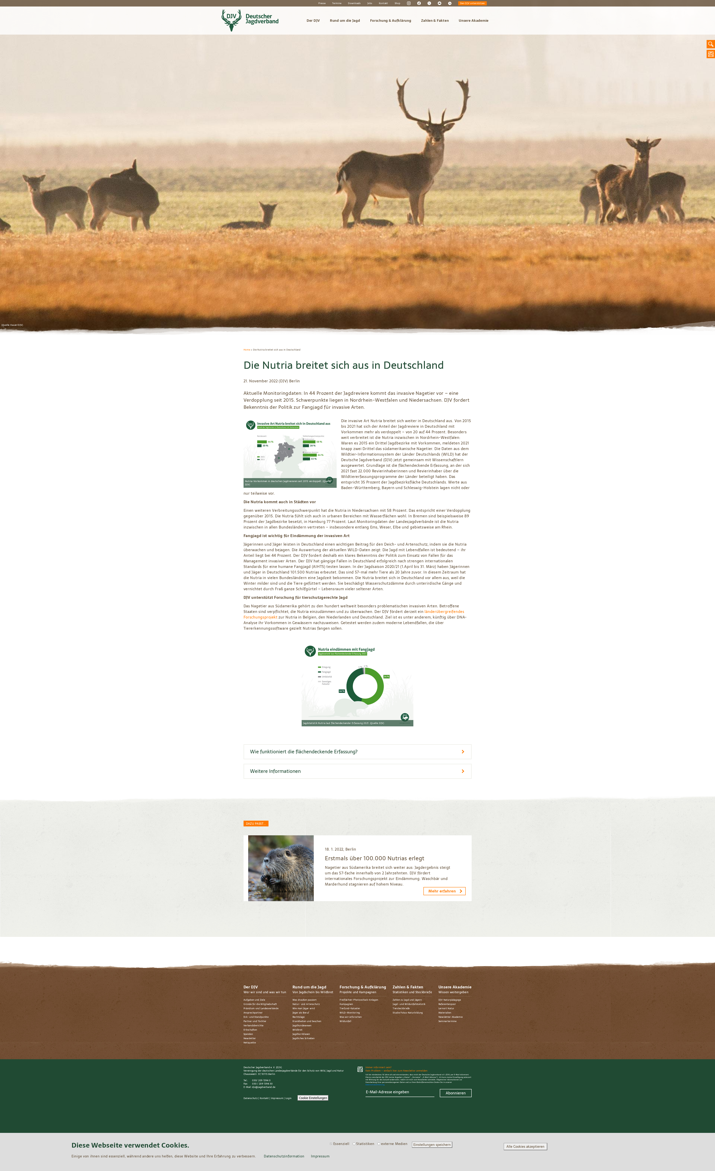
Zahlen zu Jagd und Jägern (407, 1000)
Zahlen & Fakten (435, 20)
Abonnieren (456, 1093)
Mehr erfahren (442, 891)
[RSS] (450, 3)
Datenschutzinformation (284, 1156)
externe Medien (394, 1143)
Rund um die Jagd (345, 20)
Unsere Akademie (474, 20)
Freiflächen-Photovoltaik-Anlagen (359, 1000)
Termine (336, 3)
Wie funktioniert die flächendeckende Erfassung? (304, 752)
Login (288, 1098)
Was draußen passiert (305, 1000)
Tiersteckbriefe (401, 1008)
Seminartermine (447, 1021)
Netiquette (250, 1043)
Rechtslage (299, 1017)
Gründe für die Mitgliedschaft (260, 1004)
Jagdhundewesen (302, 1025)
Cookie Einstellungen (313, 1097)
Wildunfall (345, 1021)
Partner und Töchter (255, 1021)
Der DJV (313, 20)
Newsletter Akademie (450, 1017)
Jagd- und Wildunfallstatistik (409, 1004)
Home (247, 350)
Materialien (444, 1013)
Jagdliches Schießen (304, 1038)
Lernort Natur (446, 1008)
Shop (397, 3)
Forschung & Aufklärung (390, 20)
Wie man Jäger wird (304, 1008)
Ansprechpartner (253, 1013)
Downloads (354, 3)
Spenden (248, 1034)
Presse (321, 3)
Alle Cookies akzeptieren (525, 1146)
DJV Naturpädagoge (449, 1000)
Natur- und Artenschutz (306, 1004)
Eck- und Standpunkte (256, 1017)
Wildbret (298, 1030)
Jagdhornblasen (301, 1034)
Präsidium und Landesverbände (261, 1008)
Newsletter (250, 1038)
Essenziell (341, 1143)
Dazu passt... (256, 823)
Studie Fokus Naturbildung (408, 1013)
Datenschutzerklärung (375, 1084)
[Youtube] (439, 3)
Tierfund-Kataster (350, 1008)
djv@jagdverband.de (263, 1087)
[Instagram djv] (409, 3)
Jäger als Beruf (301, 1013)
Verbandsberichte (254, 1025)
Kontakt (383, 3)
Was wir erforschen (351, 1017)
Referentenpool (447, 1004)
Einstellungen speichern (432, 1144)
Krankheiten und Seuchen (307, 1021)
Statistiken (365, 1143)
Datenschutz (251, 1098)
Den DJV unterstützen (472, 3)
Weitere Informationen (275, 771)
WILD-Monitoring (350, 1013)
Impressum (277, 1098)
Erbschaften (250, 1030)
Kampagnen (346, 1004)
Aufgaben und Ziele (254, 1000)
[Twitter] (429, 3)
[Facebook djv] (419, 3)
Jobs (369, 3)
